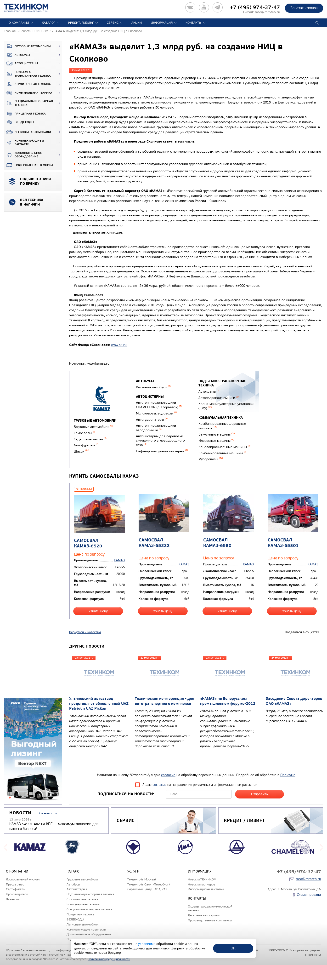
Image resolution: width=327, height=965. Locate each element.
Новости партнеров (201, 884)
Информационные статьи (206, 889)
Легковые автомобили (33, 132)
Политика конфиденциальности (109, 959)
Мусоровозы (210, 459)
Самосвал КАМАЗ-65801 (283, 542)
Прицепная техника (30, 113)
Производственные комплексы (210, 920)
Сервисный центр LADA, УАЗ (147, 889)
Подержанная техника (34, 165)
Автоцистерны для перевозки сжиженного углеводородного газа (160, 440)
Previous (5, 847)
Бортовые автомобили (93, 427)
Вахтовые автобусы (153, 387)
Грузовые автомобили (33, 46)
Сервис (112, 23)
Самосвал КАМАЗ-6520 (88, 543)
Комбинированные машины (222, 453)
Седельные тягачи (90, 439)
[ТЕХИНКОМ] (31, 8)
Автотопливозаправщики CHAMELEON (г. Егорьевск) (159, 405)
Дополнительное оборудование (28, 155)
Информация (162, 23)
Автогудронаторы (152, 420)
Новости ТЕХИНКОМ (202, 879)
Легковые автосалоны (204, 915)
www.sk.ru (119, 345)
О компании (19, 23)
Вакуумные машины (216, 434)
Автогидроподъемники (218, 398)
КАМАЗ (119, 560)
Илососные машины (216, 441)
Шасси (81, 451)
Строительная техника (33, 84)
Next (322, 847)
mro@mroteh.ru (267, 12)
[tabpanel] (33, 751)
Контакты (194, 23)
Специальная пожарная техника (34, 103)
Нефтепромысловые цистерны (162, 451)
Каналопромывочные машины (224, 447)
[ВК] (190, 7)
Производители (17, 894)
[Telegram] (218, 7)
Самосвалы (84, 433)
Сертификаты (15, 889)
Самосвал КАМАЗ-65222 (154, 542)
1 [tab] (10, 797)
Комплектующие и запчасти (29, 142)
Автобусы (22, 55)
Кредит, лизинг (81, 23)
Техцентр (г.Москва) (141, 879)
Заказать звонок (304, 8)
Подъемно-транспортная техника (33, 74)
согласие (168, 775)
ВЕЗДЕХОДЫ (24, 122)
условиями (147, 944)
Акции (136, 23)
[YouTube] (204, 7)
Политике (287, 775)
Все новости (47, 813)
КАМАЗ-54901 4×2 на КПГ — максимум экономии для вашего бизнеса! (53, 826)
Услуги (133, 871)
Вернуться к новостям (85, 632)
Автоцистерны (26, 63)
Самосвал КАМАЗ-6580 (217, 542)
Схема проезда (309, 895)
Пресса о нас (15, 884)
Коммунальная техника (33, 93)
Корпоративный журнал (22, 879)
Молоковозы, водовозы (156, 413)
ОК (233, 948)
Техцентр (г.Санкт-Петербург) (148, 884)
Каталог (48, 23)
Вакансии (12, 899)
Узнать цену (98, 611)
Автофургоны (86, 445)
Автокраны (208, 392)
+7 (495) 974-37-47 (255, 7)
